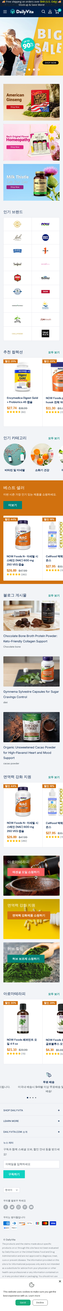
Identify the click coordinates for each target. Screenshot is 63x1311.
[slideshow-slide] (31, 46)
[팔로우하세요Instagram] (18, 1207)
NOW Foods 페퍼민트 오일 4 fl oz (22, 1042)
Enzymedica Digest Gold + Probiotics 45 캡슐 (22, 400)
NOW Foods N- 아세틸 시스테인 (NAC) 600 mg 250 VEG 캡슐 (22, 560)
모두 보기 (54, 352)
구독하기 (14, 1174)
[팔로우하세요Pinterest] (25, 1207)
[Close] (60, 1281)
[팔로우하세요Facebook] (5, 1207)
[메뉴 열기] (5, 11)
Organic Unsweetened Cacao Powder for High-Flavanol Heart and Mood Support (29, 753)
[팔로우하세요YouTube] (31, 1207)
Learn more (34, 1295)
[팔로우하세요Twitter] (12, 1207)
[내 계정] (50, 12)
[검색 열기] (43, 12)
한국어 (8, 1190)
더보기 (12, 505)
